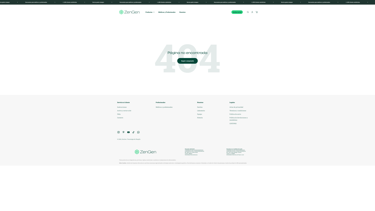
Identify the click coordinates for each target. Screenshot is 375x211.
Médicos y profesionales (164, 107)
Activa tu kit (237, 12)
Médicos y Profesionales (166, 12)
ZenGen (200, 107)
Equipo (199, 114)
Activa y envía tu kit (124, 111)
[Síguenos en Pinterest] (123, 132)
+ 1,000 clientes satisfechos (56, 2)
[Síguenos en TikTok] (133, 132)
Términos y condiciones (237, 111)
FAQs (119, 114)
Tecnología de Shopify (133, 139)
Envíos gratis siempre (84, 2)
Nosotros (182, 12)
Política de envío (235, 114)
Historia (200, 118)
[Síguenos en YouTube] (128, 132)
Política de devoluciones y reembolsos (238, 119)
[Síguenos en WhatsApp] (138, 132)
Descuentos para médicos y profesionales (22, 2)
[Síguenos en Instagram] (118, 132)
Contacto (120, 118)
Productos (149, 12)
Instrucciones (122, 107)
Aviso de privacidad (236, 107)
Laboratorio (201, 111)
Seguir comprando (187, 61)
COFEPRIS (233, 123)
